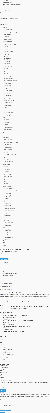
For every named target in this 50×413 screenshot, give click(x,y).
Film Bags (6, 124)
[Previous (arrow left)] (1, 412)
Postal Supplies (6, 27)
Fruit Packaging (7, 105)
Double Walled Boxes (8, 127)
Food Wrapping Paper (8, 112)
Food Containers (7, 103)
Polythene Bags (7, 120)
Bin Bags (6, 56)
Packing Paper (7, 48)
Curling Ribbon (7, 59)
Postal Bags (6, 36)
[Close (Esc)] (9, 410)
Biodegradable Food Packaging (10, 80)
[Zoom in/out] (1, 410)
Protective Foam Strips (8, 51)
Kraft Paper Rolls (7, 34)
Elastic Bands (7, 63)
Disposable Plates (8, 97)
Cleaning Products (8, 90)
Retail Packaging (6, 54)
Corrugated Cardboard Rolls (10, 44)
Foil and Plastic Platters (9, 100)
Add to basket (4, 259)
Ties (5, 71)
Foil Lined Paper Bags (8, 102)
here (27, 279)
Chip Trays (6, 88)
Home (4, 26)
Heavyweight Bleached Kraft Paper (11, 32)
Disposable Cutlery (8, 95)
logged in (18, 308)
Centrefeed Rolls (7, 64)
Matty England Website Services (28, 406)
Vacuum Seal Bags (7, 115)
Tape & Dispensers (8, 39)
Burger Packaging (7, 83)
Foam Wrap (6, 46)
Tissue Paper (6, 75)
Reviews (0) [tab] (5, 263)
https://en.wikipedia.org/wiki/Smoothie (8, 304)
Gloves (5, 107)
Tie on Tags (6, 70)
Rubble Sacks (6, 68)
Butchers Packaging (8, 85)
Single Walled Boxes (8, 129)
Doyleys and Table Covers (9, 98)
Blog (4, 132)
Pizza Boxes (6, 110)
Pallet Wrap (6, 49)
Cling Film (6, 92)
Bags (4, 117)
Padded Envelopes (8, 37)
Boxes (4, 125)
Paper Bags (6, 122)
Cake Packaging (7, 86)
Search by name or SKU (4, 18)
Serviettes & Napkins (8, 114)
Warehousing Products (7, 41)
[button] (25, 338)
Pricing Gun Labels (8, 66)
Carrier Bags (6, 119)
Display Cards (7, 61)
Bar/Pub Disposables (8, 78)
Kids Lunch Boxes (7, 109)
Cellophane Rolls (7, 58)
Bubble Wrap (6, 42)
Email (1, 387)
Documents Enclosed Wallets (10, 31)
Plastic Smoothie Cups (12, 251)
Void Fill (5, 53)
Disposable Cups (7, 93)
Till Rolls (6, 73)
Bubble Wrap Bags (8, 29)
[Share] (6, 410)
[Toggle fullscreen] (4, 410)
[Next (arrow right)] (4, 412)
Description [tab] (5, 262)
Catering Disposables (7, 76)
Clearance (5, 131)
